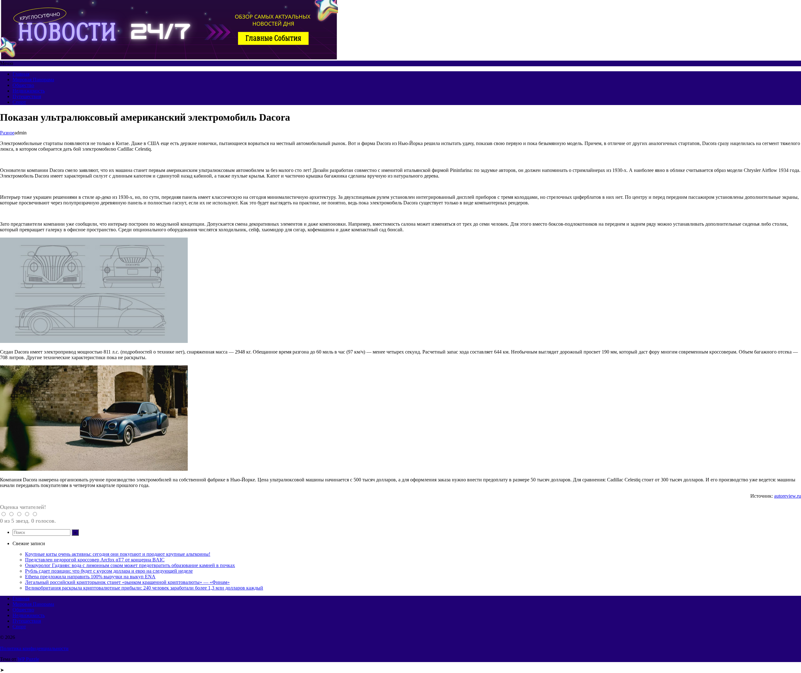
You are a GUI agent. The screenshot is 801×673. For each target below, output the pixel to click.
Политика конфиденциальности (34, 648)
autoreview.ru (787, 496)
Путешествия (27, 96)
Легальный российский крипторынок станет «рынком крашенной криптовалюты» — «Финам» (127, 582)
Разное (7, 132)
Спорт (19, 102)
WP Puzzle (28, 659)
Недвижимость (29, 90)
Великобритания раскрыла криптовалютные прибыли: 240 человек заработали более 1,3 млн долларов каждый (144, 587)
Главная (21, 74)
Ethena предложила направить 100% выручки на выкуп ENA (90, 576)
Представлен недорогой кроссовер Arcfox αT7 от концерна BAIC (95, 559)
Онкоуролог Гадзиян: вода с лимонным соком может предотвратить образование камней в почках (130, 565)
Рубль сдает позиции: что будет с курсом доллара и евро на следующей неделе (109, 571)
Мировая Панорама (33, 79)
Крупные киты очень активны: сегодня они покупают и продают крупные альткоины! (117, 554)
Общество (23, 85)
